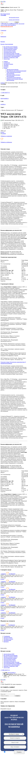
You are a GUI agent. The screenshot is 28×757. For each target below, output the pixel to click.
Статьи (5, 68)
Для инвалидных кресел (10, 52)
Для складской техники (10, 50)
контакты (6, 66)
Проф (10, 17)
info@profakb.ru (5, 98)
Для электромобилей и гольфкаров (12, 54)
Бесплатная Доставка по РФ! (7, 26)
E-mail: (10, 25)
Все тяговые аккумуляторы (10, 46)
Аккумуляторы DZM (9, 654)
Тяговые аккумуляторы (12, 69)
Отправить (19, 752)
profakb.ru (3, 104)
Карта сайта (4, 648)
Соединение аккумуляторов (14, 77)
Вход (2, 13)
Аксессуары (7, 58)
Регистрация (6, 13)
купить (2, 132)
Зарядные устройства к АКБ (11, 57)
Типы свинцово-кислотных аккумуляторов (14, 73)
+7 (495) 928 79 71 (5, 92)
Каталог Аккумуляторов (7, 44)
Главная (6, 61)
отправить (17, 695)
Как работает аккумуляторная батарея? (16, 70)
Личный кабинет (8, 637)
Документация (7, 640)
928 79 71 (5, 23)
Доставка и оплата (8, 64)
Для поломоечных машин (10, 49)
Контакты (6, 641)
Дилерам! (6, 65)
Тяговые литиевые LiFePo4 (10, 48)
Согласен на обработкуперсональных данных (9, 753)
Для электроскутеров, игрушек (11, 53)
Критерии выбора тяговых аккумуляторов (13, 75)
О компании (7, 62)
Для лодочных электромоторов (11, 56)
